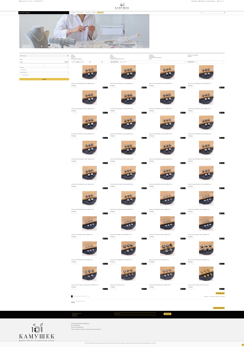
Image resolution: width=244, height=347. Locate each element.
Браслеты (73, 56)
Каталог (25, 12)
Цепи (150, 58)
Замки (111, 55)
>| (88, 296)
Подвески (151, 55)
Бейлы (72, 55)
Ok (242, 344)
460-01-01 (39, 1)
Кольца (111, 56)
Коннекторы (113, 57)
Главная (73, 12)
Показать (44, 79)
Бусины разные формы (76, 58)
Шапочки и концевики (193, 55)
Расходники (151, 56)
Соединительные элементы (155, 57)
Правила (100, 12)
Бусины (73, 57)
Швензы (190, 56)
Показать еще (221, 293)
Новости (94, 12)
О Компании (80, 12)
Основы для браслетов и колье (117, 58)
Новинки (88, 12)
